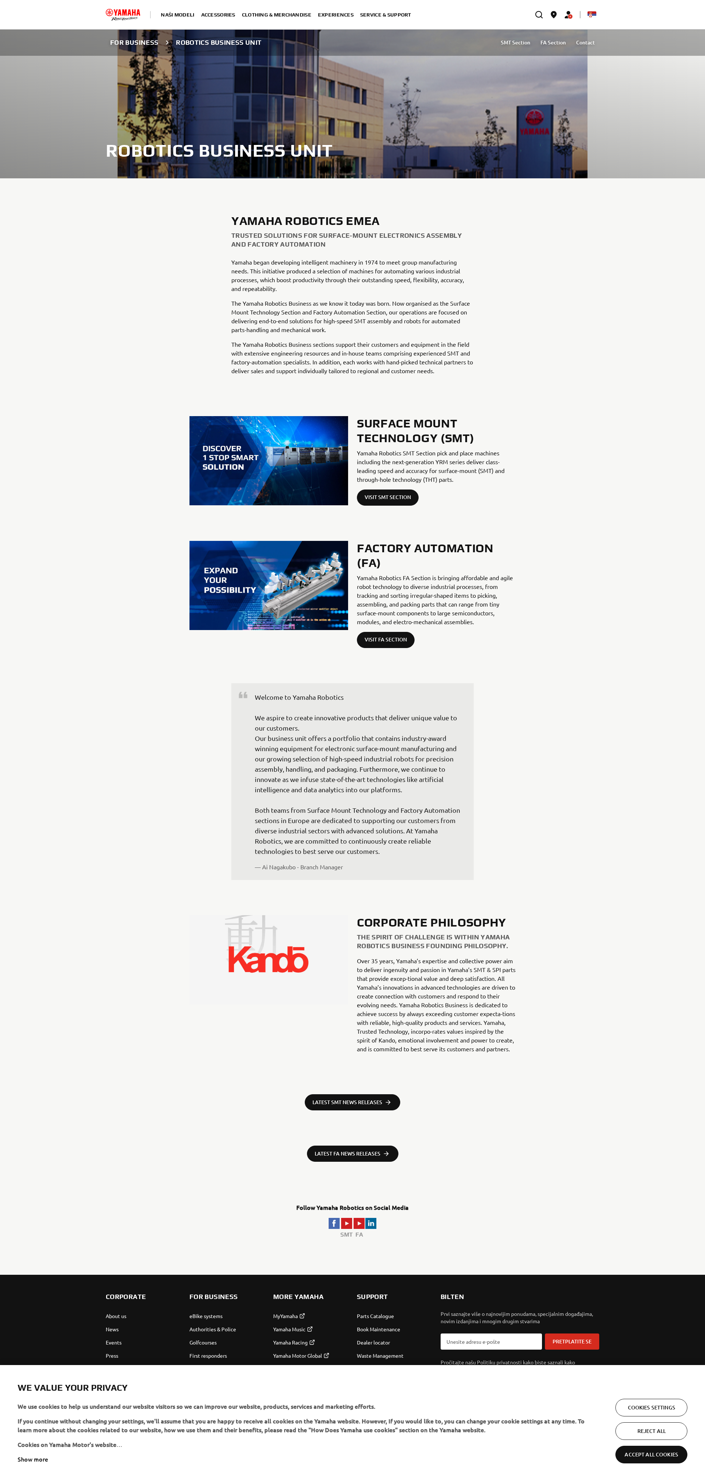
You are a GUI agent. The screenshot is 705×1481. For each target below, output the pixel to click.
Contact (585, 42)
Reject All (651, 1430)
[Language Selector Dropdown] (592, 14)
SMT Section (515, 42)
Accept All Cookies (651, 1454)
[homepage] (123, 14)
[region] (352, 1423)
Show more (33, 1459)
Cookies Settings (651, 1407)
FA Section (553, 42)
